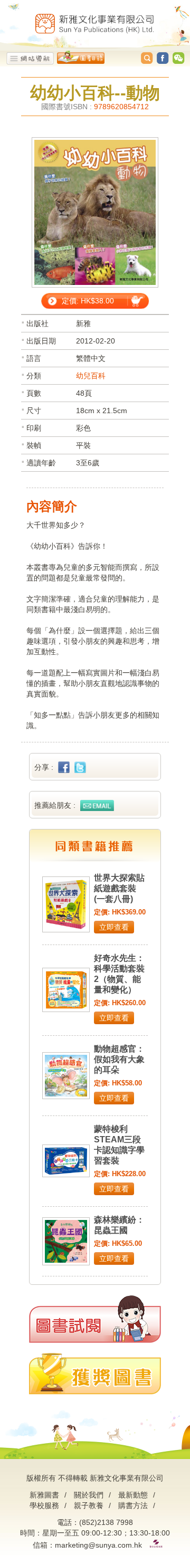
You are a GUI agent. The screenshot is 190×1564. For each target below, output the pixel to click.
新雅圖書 (44, 1495)
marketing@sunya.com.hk (98, 1545)
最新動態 (133, 1495)
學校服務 (44, 1505)
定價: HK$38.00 (88, 301)
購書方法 (133, 1505)
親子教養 (88, 1505)
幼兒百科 (91, 375)
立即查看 (114, 927)
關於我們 (88, 1495)
